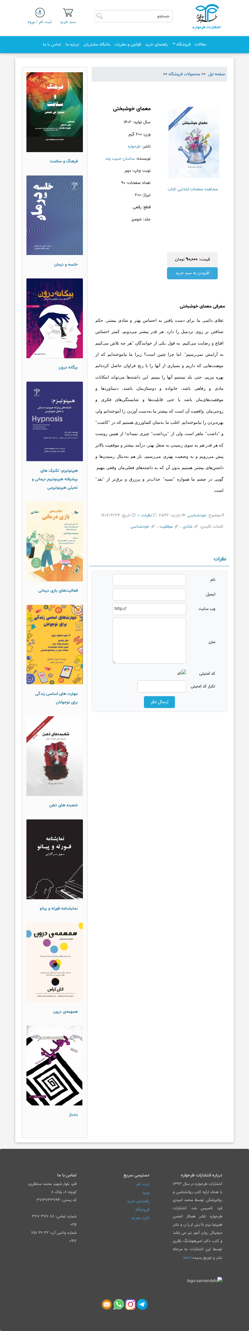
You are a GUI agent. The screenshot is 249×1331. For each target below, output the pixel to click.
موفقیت (166, 526)
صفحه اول (216, 74)
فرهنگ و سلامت (64, 161)
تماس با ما (52, 44)
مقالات (200, 44)
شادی (188, 526)
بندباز (73, 1114)
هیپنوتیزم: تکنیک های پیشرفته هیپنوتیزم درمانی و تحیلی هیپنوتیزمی (55, 479)
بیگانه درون (68, 367)
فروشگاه (182, 44)
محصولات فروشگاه (184, 74)
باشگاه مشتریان (97, 44)
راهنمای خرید (156, 44)
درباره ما (72, 44)
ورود (145, 1193)
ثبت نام (142, 1184)
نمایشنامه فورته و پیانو (59, 908)
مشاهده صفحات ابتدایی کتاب (193, 189)
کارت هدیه (140, 1218)
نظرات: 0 (145, 515)
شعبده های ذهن (63, 805)
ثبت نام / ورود (39, 22)
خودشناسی (196, 515)
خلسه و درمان (66, 264)
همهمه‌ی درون (65, 1012)
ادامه (187, 1257)
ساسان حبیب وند (120, 158)
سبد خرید (68, 22)
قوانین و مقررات (127, 44)
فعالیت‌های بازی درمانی (58, 590)
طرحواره (134, 146)
